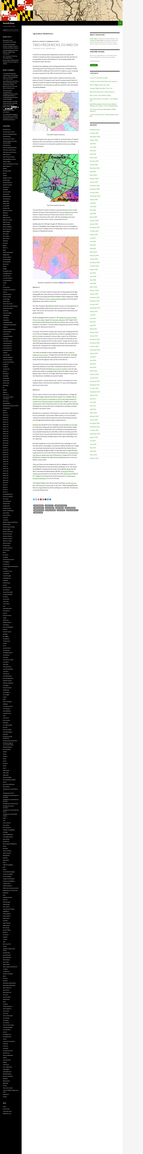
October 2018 (94, 266)
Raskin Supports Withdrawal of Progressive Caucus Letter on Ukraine (11, 61)
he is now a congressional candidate (55, 299)
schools (5, 939)
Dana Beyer (6, 373)
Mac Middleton (7, 711)
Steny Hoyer (6, 990)
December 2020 (95, 185)
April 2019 (93, 248)
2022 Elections (7, 154)
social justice (6, 971)
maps (4, 715)
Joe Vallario (6, 662)
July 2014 (93, 441)
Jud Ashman (6, 673)
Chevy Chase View (8, 308)
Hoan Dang (6, 624)
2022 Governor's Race (9, 157)
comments (6, 317)
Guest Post (6, 601)
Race (4, 895)
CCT (4, 285)
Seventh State (8, 23)
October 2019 (94, 231)
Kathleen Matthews (8, 683)
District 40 (5, 468)
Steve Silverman (7, 992)
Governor (5, 596)
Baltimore (5, 215)
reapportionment (7, 897)
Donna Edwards (7, 501)
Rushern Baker (7, 930)
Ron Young (61, 510)
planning (5, 858)
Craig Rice (5, 366)
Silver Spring (6, 964)
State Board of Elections (9, 985)
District (5, 410)
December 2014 (95, 423)
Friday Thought (7, 576)
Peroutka (5, 848)
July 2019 (93, 238)
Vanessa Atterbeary (8, 1055)
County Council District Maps (99, 78)
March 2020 (93, 217)
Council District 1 (7, 343)
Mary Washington (7, 732)
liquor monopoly (7, 701)
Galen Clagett (38, 507)
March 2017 (93, 329)
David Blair (5, 376)
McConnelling (6, 749)
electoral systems (7, 538)
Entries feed (6, 1109)
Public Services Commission (10, 890)
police (4, 862)
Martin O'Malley (7, 729)
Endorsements (7, 543)
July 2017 (93, 315)
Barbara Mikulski (7, 227)
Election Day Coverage (9, 527)
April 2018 (93, 283)
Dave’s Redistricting (66, 212)
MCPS (4, 758)
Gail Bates (5, 580)
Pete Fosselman (7, 851)
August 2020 (94, 199)
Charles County (7, 296)
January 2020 (94, 224)
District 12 (5, 417)
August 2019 (94, 234)
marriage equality (7, 725)
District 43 (5, 473)
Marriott (5, 727)
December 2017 (95, 297)
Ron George (6, 927)
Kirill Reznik (6, 690)
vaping (4, 1057)
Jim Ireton (5, 657)
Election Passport (7, 534)
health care (6, 620)
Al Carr (5, 173)
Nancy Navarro (7, 827)
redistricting (6, 904)
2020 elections (7, 145)
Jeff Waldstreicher (8, 652)
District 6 (5, 487)
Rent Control (6, 906)
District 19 (5, 433)
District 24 (5, 438)
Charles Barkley (7, 294)
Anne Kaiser (6, 194)
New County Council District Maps (100, 95)
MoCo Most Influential (8, 784)
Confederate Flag (7, 322)
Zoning (5, 1096)
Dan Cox (5, 371)
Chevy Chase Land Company (10, 306)
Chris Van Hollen (7, 313)
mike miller (6, 772)
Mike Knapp (6, 770)
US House (5, 1046)
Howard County (7, 631)
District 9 (5, 492)
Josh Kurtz (5, 671)
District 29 (5, 445)
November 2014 (95, 427)
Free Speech (6, 573)
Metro (4, 768)
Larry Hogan (6, 694)
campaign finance (7, 273)
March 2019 (93, 252)
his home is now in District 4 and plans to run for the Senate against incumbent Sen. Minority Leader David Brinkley (55, 399)
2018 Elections (7, 136)
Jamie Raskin (6, 650)
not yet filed (73, 425)
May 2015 (93, 406)
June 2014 (93, 444)
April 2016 (93, 367)
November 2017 (95, 301)
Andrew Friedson (7, 185)
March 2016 (93, 371)
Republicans (6, 911)
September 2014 (95, 434)
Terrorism (5, 1013)
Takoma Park (6, 999)
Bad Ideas (5, 213)
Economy (5, 517)
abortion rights (7, 161)
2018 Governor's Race (9, 139)
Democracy (6, 394)
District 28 (5, 443)
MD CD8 (5, 763)
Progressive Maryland (8, 878)
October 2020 (94, 192)
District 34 (5, 454)
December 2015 (95, 381)
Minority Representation (9, 779)
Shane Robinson (7, 957)
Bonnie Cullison (7, 257)
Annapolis (5, 189)
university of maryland (9, 1041)
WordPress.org (7, 1113)
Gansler (5, 585)
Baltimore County (7, 220)
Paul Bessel (6, 841)
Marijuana (5, 722)
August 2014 (94, 437)
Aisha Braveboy (7, 171)
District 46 (5, 480)
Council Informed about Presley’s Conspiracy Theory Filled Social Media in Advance (10, 46)
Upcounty (5, 1043)
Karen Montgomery (8, 678)
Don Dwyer (6, 499)
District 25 (5, 440)
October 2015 (94, 388)
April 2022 (93, 154)
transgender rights (8, 1027)
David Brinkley (38, 505)
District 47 (5, 482)
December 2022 (95, 129)
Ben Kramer (6, 238)
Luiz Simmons (6, 708)
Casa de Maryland (7, 278)
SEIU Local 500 (7, 944)
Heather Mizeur (7, 622)
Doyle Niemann (7, 508)
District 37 (5, 459)
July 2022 (93, 143)
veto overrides (7, 1060)
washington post (7, 1071)
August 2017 (94, 311)
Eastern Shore (6, 515)
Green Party (6, 599)
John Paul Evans (7, 666)
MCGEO (5, 756)
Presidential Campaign (9, 871)
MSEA (4, 818)
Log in (4, 1106)
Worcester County (8, 1088)
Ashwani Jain (6, 208)
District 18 (5, 431)
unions (5, 1039)
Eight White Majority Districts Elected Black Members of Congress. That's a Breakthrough (104, 105)
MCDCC (5, 751)
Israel (4, 645)
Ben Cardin (6, 234)
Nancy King (6, 825)
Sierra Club (6, 962)
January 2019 (94, 259)
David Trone (6, 383)
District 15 (5, 424)
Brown (4, 266)
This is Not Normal (8, 1015)
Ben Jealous (6, 236)
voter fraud (6, 1064)
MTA (4, 820)
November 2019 (95, 227)
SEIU (4, 941)
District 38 (5, 461)
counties (5, 352)
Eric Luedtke (6, 550)
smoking (5, 969)
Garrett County (7, 587)
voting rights (6, 1069)
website (35, 338)
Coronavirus (6, 334)
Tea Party (5, 1004)
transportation (6, 1029)
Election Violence (7, 536)
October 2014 (94, 430)
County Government (8, 362)
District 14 (5, 422)
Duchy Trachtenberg (8, 510)
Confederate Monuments (9, 324)
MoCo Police (6, 786)
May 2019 (93, 245)
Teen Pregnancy (7, 1008)
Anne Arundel (6, 192)
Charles (5, 292)
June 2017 (93, 318)
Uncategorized (7, 1034)
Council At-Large (7, 341)
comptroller (6, 320)
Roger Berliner (7, 923)
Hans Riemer (6, 610)
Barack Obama (7, 224)
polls (4, 867)
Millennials (6, 775)
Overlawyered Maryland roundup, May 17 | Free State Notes (10, 75)
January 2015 (94, 420)
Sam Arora (5, 934)
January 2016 (94, 378)
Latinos (5, 697)
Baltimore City (6, 217)
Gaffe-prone (68, 474)
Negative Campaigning (8, 830)
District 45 (5, 478)
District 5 (5, 485)
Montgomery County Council (10, 803)
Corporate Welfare (8, 336)
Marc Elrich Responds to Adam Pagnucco (102, 92)
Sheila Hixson (6, 959)
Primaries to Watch (8, 874)
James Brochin (7, 648)
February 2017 (94, 332)
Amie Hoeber (6, 180)
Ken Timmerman (70, 507)
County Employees (8, 357)
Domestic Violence (8, 496)
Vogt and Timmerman (46, 485)
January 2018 (94, 294)
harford (5, 613)
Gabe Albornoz (7, 578)
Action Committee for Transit (10, 164)
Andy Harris (6, 187)
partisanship (6, 839)
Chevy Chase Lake (7, 303)
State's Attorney (7, 987)
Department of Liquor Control (10, 405)
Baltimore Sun (6, 222)
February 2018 (94, 290)
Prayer (4, 869)
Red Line (5, 899)
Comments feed (7, 1111)
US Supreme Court (8, 1050)
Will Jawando (6, 1081)
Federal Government (8, 559)
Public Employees (7, 885)
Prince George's (7, 876)
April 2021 (93, 171)
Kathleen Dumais (7, 680)
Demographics (7, 403)
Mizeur (5, 782)
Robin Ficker (6, 918)
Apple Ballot (6, 201)
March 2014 (93, 455)
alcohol (5, 175)
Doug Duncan (6, 503)
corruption (5, 338)
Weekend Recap (7, 1074)
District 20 (5, 436)
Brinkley (35, 425)
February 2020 (94, 220)
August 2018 (94, 269)
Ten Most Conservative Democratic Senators (103, 81)
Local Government (8, 706)
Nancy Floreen (7, 823)
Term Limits (6, 1011)
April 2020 (93, 213)
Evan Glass (6, 555)
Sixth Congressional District (10, 966)
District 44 (5, 475)
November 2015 (95, 385)
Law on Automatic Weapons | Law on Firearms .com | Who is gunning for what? (10, 116)
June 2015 (93, 402)
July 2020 (93, 203)
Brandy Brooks (7, 259)
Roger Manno (6, 925)
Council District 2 (7, 345)
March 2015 (93, 413)
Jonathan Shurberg (8, 669)
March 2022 (93, 157)
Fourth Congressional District (10, 566)
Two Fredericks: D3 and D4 (55, 45)
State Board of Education (9, 983)
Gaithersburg (6, 583)
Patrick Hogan (50, 510)
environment (6, 545)
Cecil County (6, 287)
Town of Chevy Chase (8, 1025)
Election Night (6, 529)
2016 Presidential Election (10, 134)
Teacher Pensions (7, 1006)
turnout (5, 1032)
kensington (6, 685)
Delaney (5, 392)
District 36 (5, 457)
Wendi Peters (38, 512)
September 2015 (95, 392)
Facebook (5, 557)
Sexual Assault (6, 955)
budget (5, 268)
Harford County (7, 615)
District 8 (5, 489)
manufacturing (7, 713)
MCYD (4, 761)
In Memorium (6, 641)
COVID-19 (5, 364)
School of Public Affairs (97, 40)
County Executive (7, 359)
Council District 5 (7, 350)
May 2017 (93, 322)
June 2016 (93, 360)
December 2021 (95, 168)
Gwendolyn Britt (7, 608)
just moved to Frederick (60, 369)
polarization (6, 860)
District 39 (5, 464)
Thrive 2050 (6, 1018)
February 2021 (94, 178)
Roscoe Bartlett (72, 510)
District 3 (36, 41)
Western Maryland (8, 1076)
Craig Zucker (6, 369)
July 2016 (93, 357)
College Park (6, 315)
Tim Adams (6, 1020)
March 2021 (93, 175)
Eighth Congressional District (10, 522)
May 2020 (93, 210)
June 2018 (93, 276)
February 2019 (94, 255)
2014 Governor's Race (9, 132)
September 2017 (95, 308)
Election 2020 (6, 524)
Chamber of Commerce (9, 289)
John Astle (5, 664)
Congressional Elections (9, 329)
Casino (5, 282)
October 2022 (94, 133)
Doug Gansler (6, 506)
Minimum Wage (7, 777)
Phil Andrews (6, 855)
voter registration (7, 1067)
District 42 (5, 471)
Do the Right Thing (7, 494)
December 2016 (95, 339)
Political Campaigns (8, 865)
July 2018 (93, 273)
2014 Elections (7, 129)
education (5, 520)
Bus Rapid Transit (7, 271)
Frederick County (53, 41)
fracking (5, 569)
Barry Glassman (7, 229)
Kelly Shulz (59, 507)
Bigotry (5, 245)
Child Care (5, 310)
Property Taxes (7, 883)
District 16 (5, 426)
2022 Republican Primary (9, 159)
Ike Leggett (6, 636)
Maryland (5, 734)
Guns (4, 606)
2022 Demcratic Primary (9, 150)
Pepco (4, 846)
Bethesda (5, 241)
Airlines (5, 168)
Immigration (6, 638)
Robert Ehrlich (6, 916)
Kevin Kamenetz (7, 687)
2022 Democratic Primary (9, 152)
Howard (5, 629)
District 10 (5, 415)
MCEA (4, 754)
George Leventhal (7, 594)
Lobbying (5, 704)
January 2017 (94, 336)
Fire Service (6, 564)
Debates (5, 390)
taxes (4, 1001)
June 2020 (93, 206)
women (5, 1085)
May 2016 (93, 364)
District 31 (5, 452)
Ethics (4, 552)
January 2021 (94, 182)
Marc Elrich (6, 718)
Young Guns (6, 1094)
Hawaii (4, 617)
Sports (4, 976)
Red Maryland (6, 902)
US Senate (5, 1048)
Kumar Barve (6, 692)
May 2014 (93, 448)
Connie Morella (7, 331)
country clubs (6, 355)
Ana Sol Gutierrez (7, 182)
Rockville (5, 920)
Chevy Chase (6, 301)
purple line (5, 892)
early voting (6, 513)
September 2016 (95, 350)
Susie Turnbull (6, 997)
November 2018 (95, 262)
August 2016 (94, 353)
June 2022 (93, 147)
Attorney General (7, 210)
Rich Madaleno (7, 913)
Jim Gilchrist (6, 655)
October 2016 (94, 346)
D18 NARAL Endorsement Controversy (9, 110)
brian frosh (6, 264)
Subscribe (93, 65)
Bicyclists (5, 243)
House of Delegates (8, 627)
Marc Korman (6, 720)
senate (5, 946)
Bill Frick (5, 247)
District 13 (5, 419)
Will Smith (5, 1083)
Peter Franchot (7, 853)
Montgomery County (8, 793)
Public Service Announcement (11, 888)
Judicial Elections (7, 676)
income (5, 643)
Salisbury (5, 932)
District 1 (5, 412)
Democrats (6, 401)
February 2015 (94, 416)
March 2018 (93, 287)
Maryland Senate (7, 747)
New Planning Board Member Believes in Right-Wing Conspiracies (10, 52)
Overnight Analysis (8, 837)
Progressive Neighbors (9, 881)
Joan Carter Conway (8, 659)
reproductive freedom (9, 909)
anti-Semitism (6, 199)
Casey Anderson (7, 280)
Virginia (5, 1062)
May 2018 (93, 280)
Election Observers (8, 531)
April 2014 (93, 451)
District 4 (43, 41)
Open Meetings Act (8, 834)
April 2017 (93, 325)
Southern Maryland (8, 973)
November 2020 (95, 189)
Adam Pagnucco (7, 166)
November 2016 (95, 343)
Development (6, 408)
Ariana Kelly (6, 203)
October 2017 (94, 304)
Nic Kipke (5, 832)
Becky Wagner (6, 231)
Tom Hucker (6, 1022)
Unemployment (7, 1036)
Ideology (5, 634)
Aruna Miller (6, 206)
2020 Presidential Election (10, 147)
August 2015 (94, 395)
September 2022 (95, 136)
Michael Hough (38, 510)
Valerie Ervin (6, 1053)
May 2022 (93, 150)
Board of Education (8, 252)
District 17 (5, 429)
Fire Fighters (6, 562)
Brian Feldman (7, 261)
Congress (5, 327)
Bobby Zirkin (6, 254)
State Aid (5, 980)
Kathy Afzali (50, 507)
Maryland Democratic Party (10, 740)
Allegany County (7, 178)
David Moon (6, 380)
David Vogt (64, 471)
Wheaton (5, 1078)
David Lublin (51, 48)
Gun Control (6, 603)
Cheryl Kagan (6, 299)
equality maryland (7, 548)
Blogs (4, 250)
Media (4, 765)
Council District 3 (7, 348)
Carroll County (7, 275)
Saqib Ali (5, 937)
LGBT (4, 699)
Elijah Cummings (7, 541)
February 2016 (94, 374)
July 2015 (93, 399)
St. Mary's (5, 978)
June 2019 (93, 241)
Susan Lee (5, 994)
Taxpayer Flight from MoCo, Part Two (101, 88)
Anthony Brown (7, 196)
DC (3, 387)
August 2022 (94, 140)
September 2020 (95, 196)
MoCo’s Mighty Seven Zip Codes (100, 85)
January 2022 (94, 164)
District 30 (5, 450)
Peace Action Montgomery (10, 844)
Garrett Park (6, 589)
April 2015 (93, 409)
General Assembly (8, 592)
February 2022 (94, 161)
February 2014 (94, 458)
